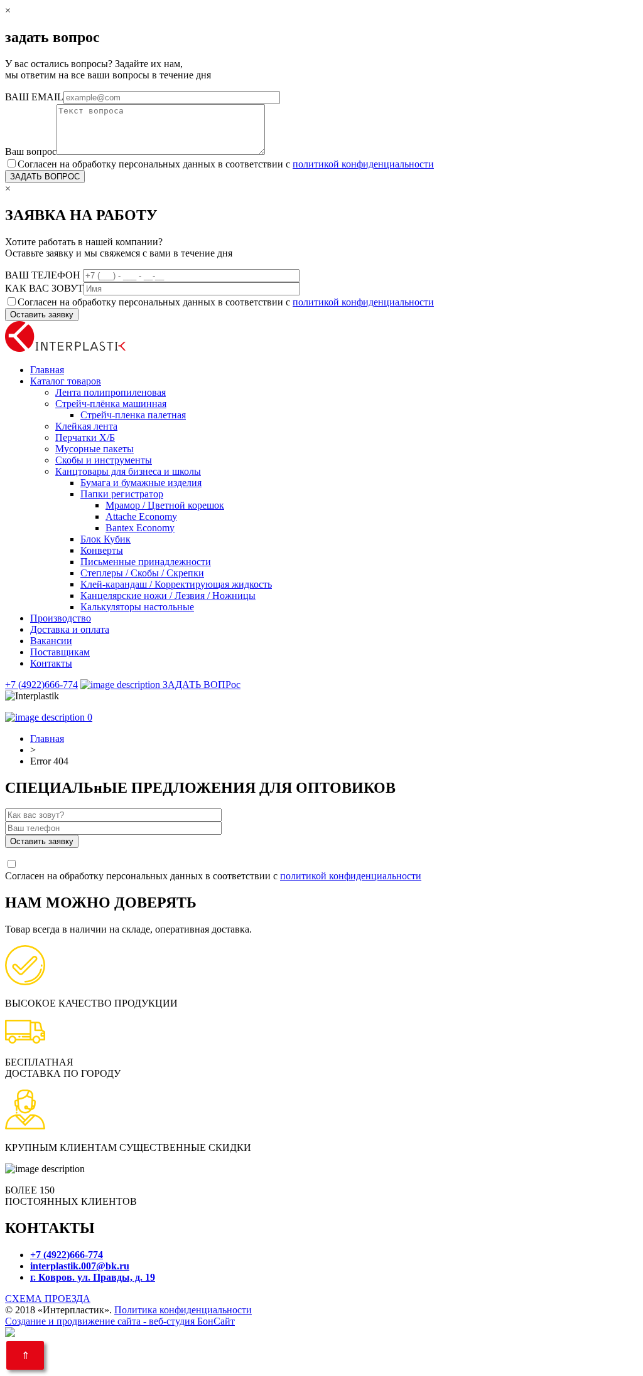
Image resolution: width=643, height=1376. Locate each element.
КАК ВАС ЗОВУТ (44, 288)
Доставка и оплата (69, 629)
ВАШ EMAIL (34, 97)
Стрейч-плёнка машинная (110, 403)
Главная (47, 369)
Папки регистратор (121, 494)
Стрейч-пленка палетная (133, 415)
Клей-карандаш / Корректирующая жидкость (176, 584)
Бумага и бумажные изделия (141, 482)
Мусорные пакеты (94, 448)
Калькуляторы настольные (137, 606)
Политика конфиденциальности (183, 1310)
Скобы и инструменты (103, 460)
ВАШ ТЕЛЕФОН (44, 275)
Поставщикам (60, 652)
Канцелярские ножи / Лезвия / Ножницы (168, 595)
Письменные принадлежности (145, 561)
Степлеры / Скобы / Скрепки (142, 573)
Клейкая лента (86, 426)
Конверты (101, 550)
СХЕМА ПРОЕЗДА (47, 1298)
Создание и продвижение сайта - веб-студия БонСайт (120, 1321)
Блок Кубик (105, 539)
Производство (60, 618)
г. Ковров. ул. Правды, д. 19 (92, 1277)
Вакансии (51, 640)
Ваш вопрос (31, 151)
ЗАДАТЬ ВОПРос (200, 684)
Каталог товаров (65, 381)
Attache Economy (141, 516)
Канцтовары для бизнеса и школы (128, 471)
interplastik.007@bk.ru (79, 1266)
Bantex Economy (140, 527)
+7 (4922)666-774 (41, 684)
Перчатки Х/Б (85, 437)
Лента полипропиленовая (110, 392)
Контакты (51, 663)
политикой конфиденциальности (363, 164)
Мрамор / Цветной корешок (164, 505)
